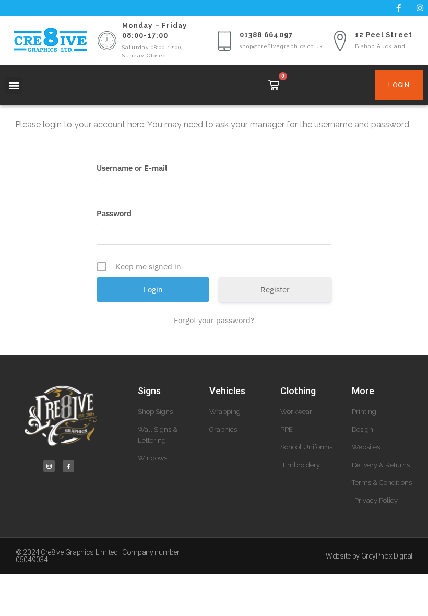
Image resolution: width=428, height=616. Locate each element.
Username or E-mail (132, 168)
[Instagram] (420, 8)
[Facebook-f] (399, 8)
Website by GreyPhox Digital (369, 556)
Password (114, 213)
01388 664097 (266, 35)
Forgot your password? (214, 320)
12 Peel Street (383, 35)
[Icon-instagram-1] (49, 466)
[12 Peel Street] (340, 41)
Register (275, 289)
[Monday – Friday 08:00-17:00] (107, 41)
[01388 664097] (224, 41)
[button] (13, 85)
